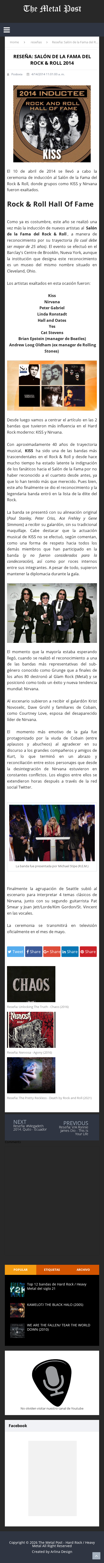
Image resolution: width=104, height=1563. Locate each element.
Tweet (18, 951)
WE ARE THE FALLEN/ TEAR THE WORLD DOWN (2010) (58, 1327)
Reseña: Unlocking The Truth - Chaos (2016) (38, 1007)
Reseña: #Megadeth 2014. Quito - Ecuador (30, 1128)
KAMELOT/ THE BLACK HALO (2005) (55, 1304)
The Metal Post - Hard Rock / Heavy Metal (63, 1544)
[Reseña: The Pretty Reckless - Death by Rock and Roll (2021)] (52, 1075)
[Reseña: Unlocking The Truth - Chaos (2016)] (52, 984)
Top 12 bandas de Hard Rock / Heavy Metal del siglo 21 (56, 1286)
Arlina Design (61, 1551)
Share (35, 951)
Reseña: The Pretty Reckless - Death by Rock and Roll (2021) (49, 1098)
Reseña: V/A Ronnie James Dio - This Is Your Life (73, 1130)
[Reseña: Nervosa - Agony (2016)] (52, 1030)
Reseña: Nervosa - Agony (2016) (29, 1052)
